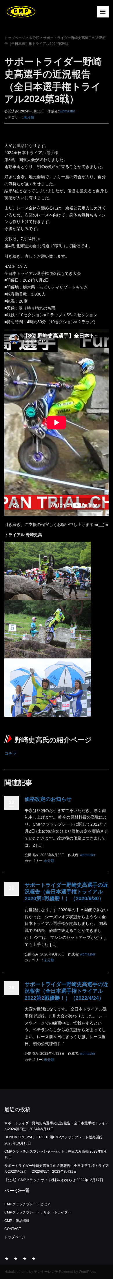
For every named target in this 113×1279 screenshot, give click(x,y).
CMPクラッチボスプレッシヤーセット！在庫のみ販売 (46, 1151)
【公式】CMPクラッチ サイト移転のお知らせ (40, 1180)
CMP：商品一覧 (24, 1258)
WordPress (87, 1272)
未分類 (34, 38)
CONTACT (12, 1229)
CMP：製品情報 (17, 1221)
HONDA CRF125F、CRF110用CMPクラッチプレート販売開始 (53, 1137)
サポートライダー (15, 1258)
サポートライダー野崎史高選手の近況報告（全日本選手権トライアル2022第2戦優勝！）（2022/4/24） (66, 991)
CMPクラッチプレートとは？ (27, 1204)
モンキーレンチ (46, 1272)
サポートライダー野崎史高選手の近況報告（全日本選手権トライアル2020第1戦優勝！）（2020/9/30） (66, 892)
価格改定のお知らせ (48, 799)
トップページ (14, 38)
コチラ (10, 753)
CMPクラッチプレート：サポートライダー (37, 1212)
